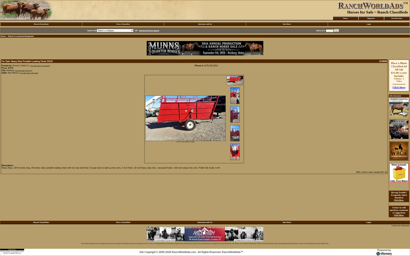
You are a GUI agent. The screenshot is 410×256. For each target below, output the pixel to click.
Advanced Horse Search (149, 31)
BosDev (5, 253)
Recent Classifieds (41, 24)
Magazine (371, 18)
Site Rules (287, 24)
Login (369, 24)
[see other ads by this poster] (40, 66)
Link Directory (396, 18)
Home (345, 18)
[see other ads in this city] (23, 70)
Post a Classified (123, 24)
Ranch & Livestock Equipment (21, 36)
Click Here (399, 87)
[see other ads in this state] (29, 73)
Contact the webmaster (400, 226)
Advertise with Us (205, 24)
